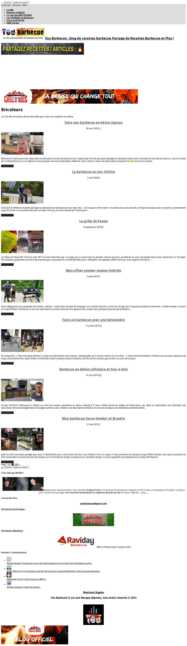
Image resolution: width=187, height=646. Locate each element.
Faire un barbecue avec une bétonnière (93, 320)
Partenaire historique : (13, 509)
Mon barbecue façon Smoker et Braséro (93, 418)
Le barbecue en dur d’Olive (93, 172)
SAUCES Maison (13, 62)
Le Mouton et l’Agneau (21, 71)
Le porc (15, 69)
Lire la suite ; (7, 166)
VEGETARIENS (12, 85)
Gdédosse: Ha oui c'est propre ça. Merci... (26, 579)
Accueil (10, 58)
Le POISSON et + (14, 79)
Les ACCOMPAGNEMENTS (17, 83)
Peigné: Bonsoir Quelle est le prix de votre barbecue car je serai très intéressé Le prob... (49, 563)
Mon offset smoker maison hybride (93, 270)
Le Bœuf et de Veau (20, 67)
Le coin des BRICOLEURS (19, 15)
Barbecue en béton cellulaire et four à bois (93, 369)
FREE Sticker (13, 23)
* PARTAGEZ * (12, 60)
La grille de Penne (93, 221)
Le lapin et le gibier (20, 77)
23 (100, 375)
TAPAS (9, 64)
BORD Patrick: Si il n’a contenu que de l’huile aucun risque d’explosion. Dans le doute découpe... (53, 571)
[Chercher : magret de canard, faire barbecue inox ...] (2, 3)
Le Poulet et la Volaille (21, 73)
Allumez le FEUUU (16, 12)
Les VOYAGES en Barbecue (20, 18)
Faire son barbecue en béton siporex (94, 122)
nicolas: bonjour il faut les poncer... (24, 587)
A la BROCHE (12, 81)
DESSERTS (11, 87)
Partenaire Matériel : (12, 530)
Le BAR (10, 10)
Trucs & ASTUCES (15, 20)
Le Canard (16, 75)
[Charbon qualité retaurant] (69, 103)
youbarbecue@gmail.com (93, 503)
